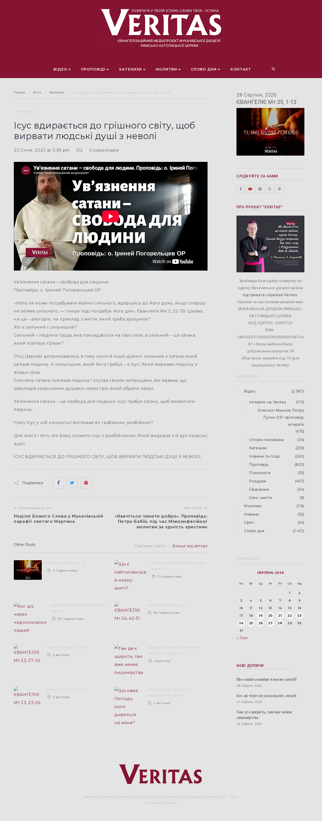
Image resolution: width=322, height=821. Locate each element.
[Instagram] (260, 189)
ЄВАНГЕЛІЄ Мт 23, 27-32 (67, 647)
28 (280, 623)
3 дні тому (61, 697)
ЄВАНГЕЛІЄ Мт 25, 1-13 (66, 563)
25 (251, 623)
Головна (19, 92)
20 (270, 615)
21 (280, 615)
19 (260, 615)
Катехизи (258, 448)
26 (261, 623)
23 (299, 615)
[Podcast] (279, 189)
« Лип (242, 638)
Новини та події (264, 456)
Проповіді (56, 92)
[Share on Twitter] (72, 482)
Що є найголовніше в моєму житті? (266, 679)
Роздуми (257, 481)
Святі (249, 522)
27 (270, 623)
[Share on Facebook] (58, 482)
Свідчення (259, 489)
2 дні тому (61, 655)
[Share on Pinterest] (86, 482)
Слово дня (254, 531)
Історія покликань (266, 439)
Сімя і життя (260, 497)
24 (241, 623)
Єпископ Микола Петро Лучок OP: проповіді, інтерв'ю (281, 417)
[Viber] (270, 189)
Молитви (252, 506)
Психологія (259, 473)
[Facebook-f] (240, 189)
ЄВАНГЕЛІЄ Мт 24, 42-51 (167, 605)
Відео (37, 92)
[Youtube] (250, 189)
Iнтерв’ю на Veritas (267, 402)
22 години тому (71, 618)
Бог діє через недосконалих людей (266, 695)
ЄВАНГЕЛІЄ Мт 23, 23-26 (67, 689)
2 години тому (65, 570)
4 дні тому (162, 703)
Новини (251, 514)
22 (290, 615)
